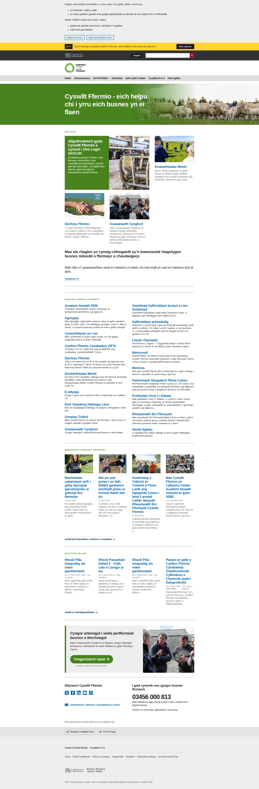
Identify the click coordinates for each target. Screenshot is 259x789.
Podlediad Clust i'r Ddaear (151, 396)
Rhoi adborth (185, 46)
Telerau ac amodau (101, 757)
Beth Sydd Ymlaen (136, 78)
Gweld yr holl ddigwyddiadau (80, 612)
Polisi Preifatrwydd (81, 757)
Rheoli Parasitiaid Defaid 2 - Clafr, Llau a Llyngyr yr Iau (111, 565)
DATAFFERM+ (100, 78)
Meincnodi (140, 352)
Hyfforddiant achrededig (150, 322)
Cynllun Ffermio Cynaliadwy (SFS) (90, 346)
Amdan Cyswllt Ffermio (76, 748)
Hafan (68, 78)
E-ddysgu (72, 392)
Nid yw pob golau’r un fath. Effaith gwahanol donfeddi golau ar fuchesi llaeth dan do (111, 487)
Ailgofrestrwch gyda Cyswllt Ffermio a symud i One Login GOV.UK (85, 147)
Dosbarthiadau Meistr (171, 166)
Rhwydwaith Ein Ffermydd (152, 414)
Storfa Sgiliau (142, 429)
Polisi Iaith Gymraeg (146, 757)
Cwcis (68, 757)
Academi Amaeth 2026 (81, 305)
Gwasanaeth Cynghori (126, 224)
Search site (192, 55)
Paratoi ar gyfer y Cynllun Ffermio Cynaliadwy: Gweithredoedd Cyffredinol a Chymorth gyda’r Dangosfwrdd (178, 571)
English (137, 55)
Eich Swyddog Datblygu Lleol (87, 404)
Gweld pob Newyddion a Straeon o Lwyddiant (88, 539)
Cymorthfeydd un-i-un (81, 333)
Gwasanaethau (82, 78)
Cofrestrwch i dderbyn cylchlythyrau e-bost (95, 704)
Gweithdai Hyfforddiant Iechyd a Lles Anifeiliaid (160, 307)
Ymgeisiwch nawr (90, 659)
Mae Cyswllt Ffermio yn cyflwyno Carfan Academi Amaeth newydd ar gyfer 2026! (178, 487)
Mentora (138, 368)
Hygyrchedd (117, 757)
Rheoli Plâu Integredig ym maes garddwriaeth (75, 565)
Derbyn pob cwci (74, 37)
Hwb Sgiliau (174, 78)
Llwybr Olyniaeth (145, 340)
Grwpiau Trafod (76, 417)
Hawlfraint (130, 757)
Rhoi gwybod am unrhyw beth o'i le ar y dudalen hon (90, 722)
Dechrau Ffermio (77, 224)
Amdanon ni (72, 278)
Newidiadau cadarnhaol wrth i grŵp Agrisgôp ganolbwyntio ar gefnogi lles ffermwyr (78, 487)
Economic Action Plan (168, 757)
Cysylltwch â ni (157, 78)
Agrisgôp (72, 318)
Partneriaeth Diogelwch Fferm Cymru (159, 380)
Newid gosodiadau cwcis (100, 37)
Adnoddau (117, 78)
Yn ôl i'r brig (109, 732)
